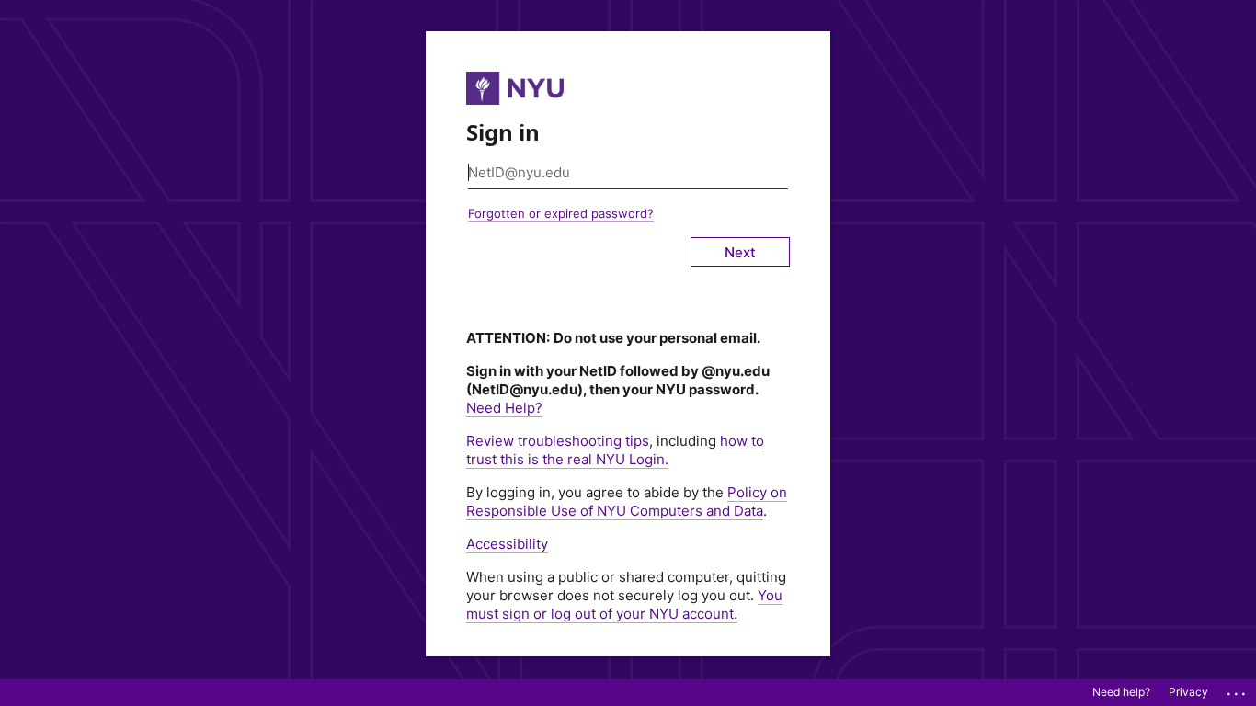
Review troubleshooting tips (557, 441)
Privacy (1188, 692)
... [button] (1238, 689)
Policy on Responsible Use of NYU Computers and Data (626, 501)
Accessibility (507, 543)
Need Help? (504, 407)
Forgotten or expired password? (561, 213)
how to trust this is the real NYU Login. (615, 450)
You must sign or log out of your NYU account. (624, 604)
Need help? (1121, 692)
